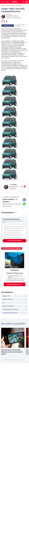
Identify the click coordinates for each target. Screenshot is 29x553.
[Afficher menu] (2, 1)
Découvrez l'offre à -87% (14, 284)
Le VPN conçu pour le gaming (11, 248)
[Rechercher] (5, 2)
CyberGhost (14, 270)
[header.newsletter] (8, 2)
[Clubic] (14, 2)
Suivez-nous (8, 25)
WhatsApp (6, 201)
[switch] (23, 2)
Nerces (10, 14)
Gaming (18, 5)
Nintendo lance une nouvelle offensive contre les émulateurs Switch (12, 352)
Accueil (3, 5)
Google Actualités (8, 199)
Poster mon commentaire (15, 240)
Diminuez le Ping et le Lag (14, 273)
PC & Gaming (11, 5)
